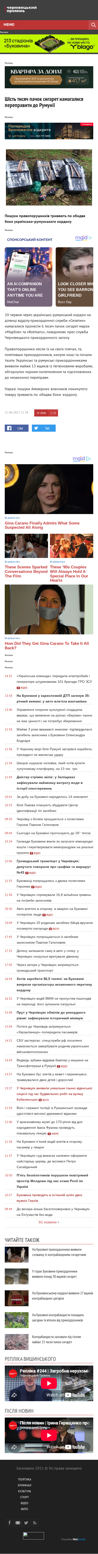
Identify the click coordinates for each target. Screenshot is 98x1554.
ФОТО (24, 1509)
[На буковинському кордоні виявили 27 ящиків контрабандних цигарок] (17, 1298)
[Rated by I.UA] (33, 1539)
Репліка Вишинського (30, 1358)
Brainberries (12, 517)
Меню (9, 25)
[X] (26, 1522)
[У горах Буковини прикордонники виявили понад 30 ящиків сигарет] (17, 1276)
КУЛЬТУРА (24, 1491)
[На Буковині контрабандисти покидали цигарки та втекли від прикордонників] (17, 1320)
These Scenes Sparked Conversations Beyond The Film (26, 571)
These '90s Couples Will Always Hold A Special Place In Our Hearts (69, 574)
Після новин (19, 1410)
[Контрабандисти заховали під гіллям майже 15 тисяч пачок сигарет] (17, 1342)
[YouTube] (17, 1522)
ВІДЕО (24, 1503)
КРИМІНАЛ (24, 1486)
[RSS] (34, 1522)
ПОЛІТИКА (24, 1480)
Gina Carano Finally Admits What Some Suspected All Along (42, 525)
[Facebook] (9, 1522)
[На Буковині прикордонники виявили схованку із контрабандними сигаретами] (17, 1255)
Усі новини (48, 1222)
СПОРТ (24, 1497)
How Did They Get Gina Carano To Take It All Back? (47, 645)
